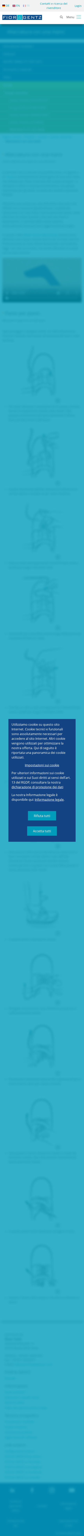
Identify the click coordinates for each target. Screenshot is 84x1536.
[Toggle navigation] (79, 17)
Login (78, 6)
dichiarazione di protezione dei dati (37, 787)
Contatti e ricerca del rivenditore (53, 6)
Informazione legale (49, 799)
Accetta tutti (42, 831)
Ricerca (78, 29)
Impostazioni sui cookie (42, 765)
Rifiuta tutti (42, 815)
